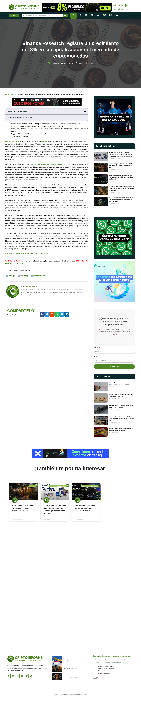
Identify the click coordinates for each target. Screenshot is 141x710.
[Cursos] (92, 15)
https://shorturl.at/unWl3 (14, 263)
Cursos (92, 16)
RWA (47, 253)
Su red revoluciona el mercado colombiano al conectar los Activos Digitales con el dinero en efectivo (120, 154)
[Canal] (79, 15)
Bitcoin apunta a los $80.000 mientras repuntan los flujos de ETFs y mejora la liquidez (121, 188)
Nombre (96, 347)
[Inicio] (73, 15)
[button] (85, 111)
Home (7, 94)
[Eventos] (98, 15)
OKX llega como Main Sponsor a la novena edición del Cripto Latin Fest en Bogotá (121, 177)
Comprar (104, 16)
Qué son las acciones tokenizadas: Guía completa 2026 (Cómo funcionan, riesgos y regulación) (75, 675)
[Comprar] (104, 15)
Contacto (111, 16)
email (95, 356)
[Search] (65, 15)
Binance (44, 142)
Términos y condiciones (77, 699)
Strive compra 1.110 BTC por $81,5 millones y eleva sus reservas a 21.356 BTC (121, 165)
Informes (90, 63)
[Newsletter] (117, 15)
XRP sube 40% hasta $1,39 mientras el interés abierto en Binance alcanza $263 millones (121, 199)
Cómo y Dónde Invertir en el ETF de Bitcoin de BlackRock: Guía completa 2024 (121, 418)
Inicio (73, 16)
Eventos (98, 16)
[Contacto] (110, 15)
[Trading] (86, 15)
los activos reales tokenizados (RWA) (46, 164)
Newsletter (117, 16)
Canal (80, 16)
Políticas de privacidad (63, 699)
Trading (85, 16)
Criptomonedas (39, 253)
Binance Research (12, 142)
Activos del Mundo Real (15, 253)
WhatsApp (25, 276)
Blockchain (29, 253)
